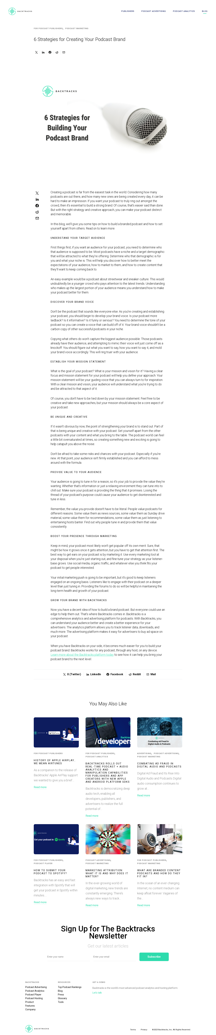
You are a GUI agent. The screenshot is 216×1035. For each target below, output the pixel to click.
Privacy (144, 1030)
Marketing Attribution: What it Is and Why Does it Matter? (107, 873)
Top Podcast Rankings (70, 987)
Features (30, 1005)
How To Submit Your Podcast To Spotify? (50, 872)
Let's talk (97, 992)
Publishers (127, 11)
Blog (205, 11)
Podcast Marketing (76, 28)
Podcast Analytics (184, 11)
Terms (133, 1030)
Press (61, 994)
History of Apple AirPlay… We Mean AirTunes (55, 762)
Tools (61, 1002)
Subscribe (154, 956)
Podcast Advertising (153, 11)
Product (29, 1002)
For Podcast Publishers (48, 28)
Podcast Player (43, 863)
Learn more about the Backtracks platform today (82, 654)
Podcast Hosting (34, 998)
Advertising (144, 753)
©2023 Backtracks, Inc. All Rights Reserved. (171, 1030)
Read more (40, 787)
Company (30, 1009)
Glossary (62, 998)
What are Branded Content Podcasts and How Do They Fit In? (159, 873)
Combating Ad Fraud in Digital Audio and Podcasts (159, 765)
